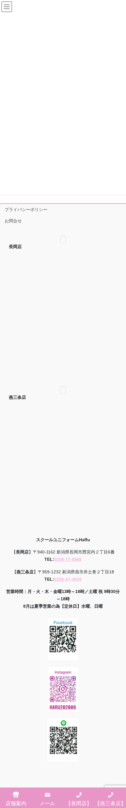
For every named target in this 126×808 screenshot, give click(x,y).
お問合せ (13, 220)
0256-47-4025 (68, 579)
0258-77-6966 (68, 559)
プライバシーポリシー (26, 209)
